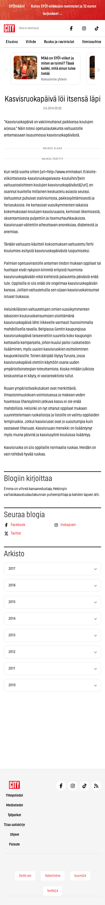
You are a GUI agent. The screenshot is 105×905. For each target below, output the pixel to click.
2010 (12, 685)
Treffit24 (52, 891)
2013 (12, 635)
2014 (12, 618)
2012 (12, 652)
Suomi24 (80, 876)
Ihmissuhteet (92, 42)
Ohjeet (14, 834)
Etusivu (12, 42)
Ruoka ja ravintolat (59, 42)
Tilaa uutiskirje (14, 825)
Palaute (14, 844)
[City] (14, 785)
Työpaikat (14, 815)
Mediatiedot (14, 805)
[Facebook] (71, 28)
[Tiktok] (96, 28)
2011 (12, 668)
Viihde (31, 42)
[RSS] (96, 786)
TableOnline (53, 876)
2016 (12, 585)
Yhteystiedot (14, 795)
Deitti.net (25, 876)
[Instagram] (84, 28)
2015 (12, 602)
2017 (12, 569)
